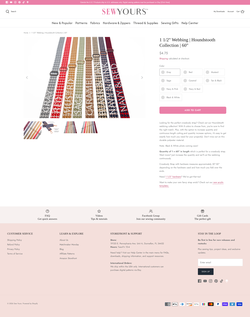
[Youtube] (11, 2)
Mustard (214, 72)
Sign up (206, 271)
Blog (62, 249)
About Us (64, 240)
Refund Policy (13, 244)
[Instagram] (15, 2)
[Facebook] (7, 2)
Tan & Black (216, 80)
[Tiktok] (24, 2)
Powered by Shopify (30, 303)
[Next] (142, 77)
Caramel (192, 80)
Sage (169, 80)
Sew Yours (18, 303)
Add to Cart (193, 110)
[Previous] (27, 77)
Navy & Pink (172, 89)
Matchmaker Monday (69, 244)
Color (161, 66)
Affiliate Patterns (67, 253)
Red (190, 72)
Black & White (173, 97)
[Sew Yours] (125, 12)
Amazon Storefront (68, 258)
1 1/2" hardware (173, 176)
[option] (84, 77)
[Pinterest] (19, 2)
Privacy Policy (13, 249)
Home (26, 32)
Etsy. (139, 270)
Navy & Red (194, 89)
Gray (169, 72)
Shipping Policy (14, 240)
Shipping (163, 58)
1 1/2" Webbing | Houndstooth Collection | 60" (49, 32)
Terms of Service (15, 253)
